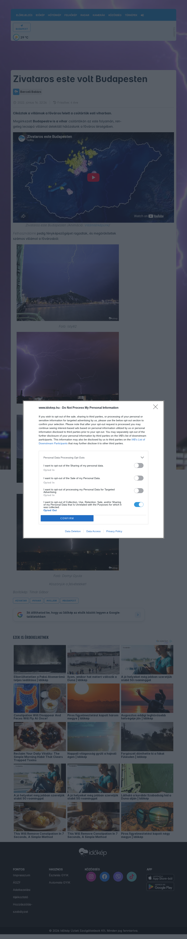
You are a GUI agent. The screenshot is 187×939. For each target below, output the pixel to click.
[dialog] (93, 469)
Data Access (93, 531)
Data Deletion (73, 531)
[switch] (139, 465)
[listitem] (93, 457)
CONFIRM (67, 518)
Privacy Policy (114, 531)
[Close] (156, 407)
